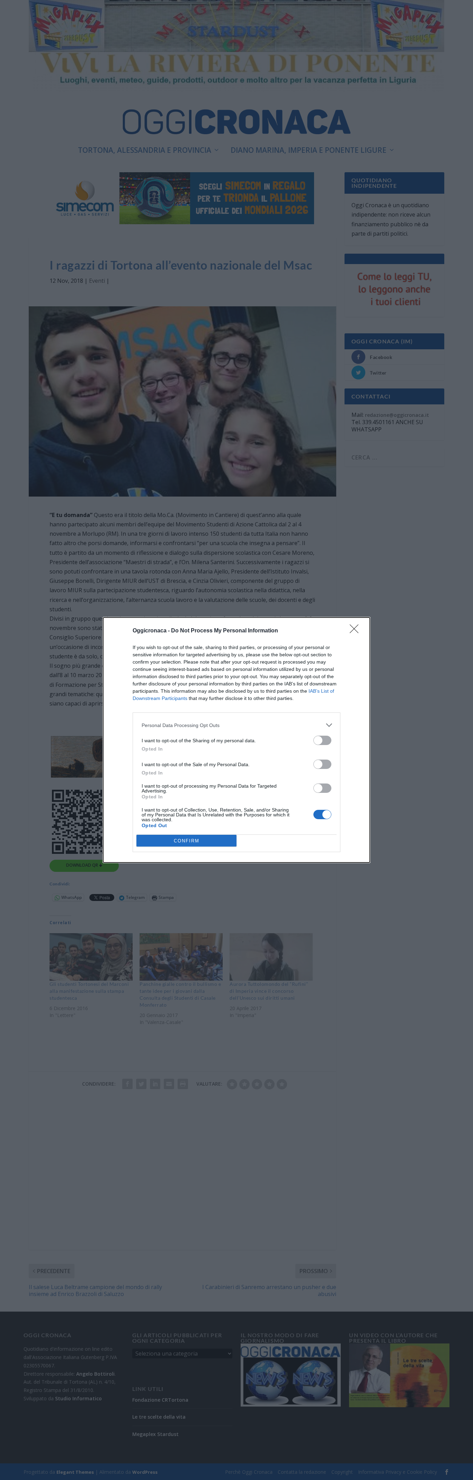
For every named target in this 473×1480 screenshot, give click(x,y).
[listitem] (236, 725)
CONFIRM (186, 840)
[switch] (322, 740)
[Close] (356, 631)
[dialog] (236, 740)
